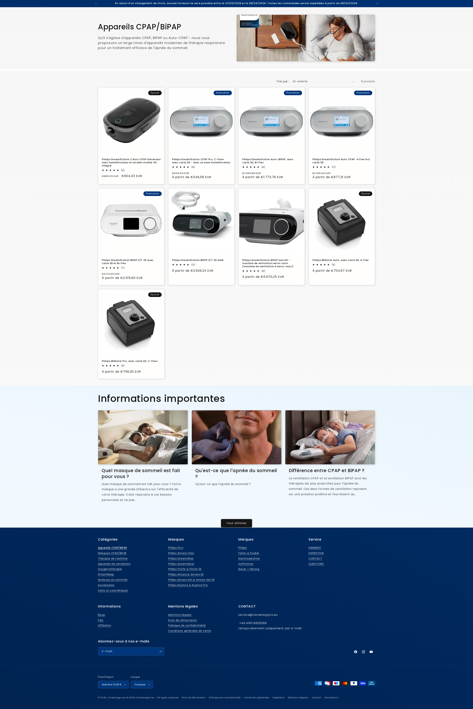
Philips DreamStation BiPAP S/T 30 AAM (197, 260)
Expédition (279, 697)
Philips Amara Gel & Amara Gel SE (191, 580)
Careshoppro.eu (117, 697)
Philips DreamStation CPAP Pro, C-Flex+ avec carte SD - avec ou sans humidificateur (201, 161)
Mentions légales (180, 615)
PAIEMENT (315, 548)
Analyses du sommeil (112, 580)
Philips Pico (175, 548)
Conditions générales (256, 697)
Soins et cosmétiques (113, 590)
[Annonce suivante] (377, 3)
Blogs (101, 615)
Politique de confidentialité (187, 625)
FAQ (100, 620)
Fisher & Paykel (248, 553)
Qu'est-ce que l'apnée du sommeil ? (236, 473)
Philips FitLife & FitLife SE (185, 569)
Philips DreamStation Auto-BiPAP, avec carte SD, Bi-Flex (267, 161)
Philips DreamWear (181, 564)
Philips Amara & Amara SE (186, 574)
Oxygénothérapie (110, 569)
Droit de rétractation (182, 620)
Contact (316, 697)
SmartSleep (106, 574)
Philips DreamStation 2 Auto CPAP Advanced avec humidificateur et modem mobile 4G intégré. (131, 162)
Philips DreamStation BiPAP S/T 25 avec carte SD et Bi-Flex (128, 262)
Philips (242, 548)
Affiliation (104, 625)
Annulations (331, 697)
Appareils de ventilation (114, 564)
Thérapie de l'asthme (113, 558)
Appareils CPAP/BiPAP (112, 548)
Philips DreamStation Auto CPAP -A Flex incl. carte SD (341, 161)
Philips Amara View (181, 553)
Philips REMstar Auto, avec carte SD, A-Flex (340, 260)
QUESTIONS (316, 564)
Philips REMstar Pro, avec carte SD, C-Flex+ (130, 361)
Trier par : (282, 81)
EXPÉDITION (316, 553)
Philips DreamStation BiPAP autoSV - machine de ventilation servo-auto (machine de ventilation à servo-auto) (267, 263)
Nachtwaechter (249, 558)
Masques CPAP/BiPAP (112, 553)
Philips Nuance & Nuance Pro (188, 585)
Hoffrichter (246, 564)
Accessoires (106, 585)
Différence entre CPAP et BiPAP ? (326, 470)
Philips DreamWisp (180, 558)
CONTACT (315, 558)
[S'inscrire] (160, 651)
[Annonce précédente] (96, 3)
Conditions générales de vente (189, 631)
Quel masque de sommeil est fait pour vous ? (141, 473)
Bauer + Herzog (248, 569)
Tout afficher (236, 523)
